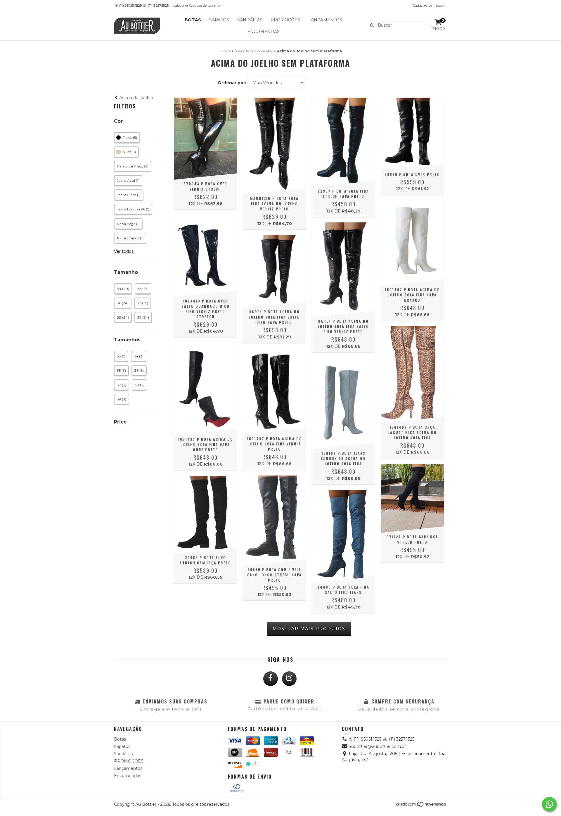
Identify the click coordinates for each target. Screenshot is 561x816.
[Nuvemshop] (421, 806)
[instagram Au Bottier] (289, 678)
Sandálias (249, 20)
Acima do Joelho (259, 51)
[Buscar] (370, 25)
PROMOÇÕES (285, 20)
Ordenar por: (232, 82)
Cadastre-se (422, 5)
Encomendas (263, 31)
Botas (193, 20)
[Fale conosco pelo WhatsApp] (549, 804)
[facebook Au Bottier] (270, 678)
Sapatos (219, 20)
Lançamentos (325, 20)
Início (223, 51)
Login (441, 5)
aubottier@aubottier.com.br (197, 5)
